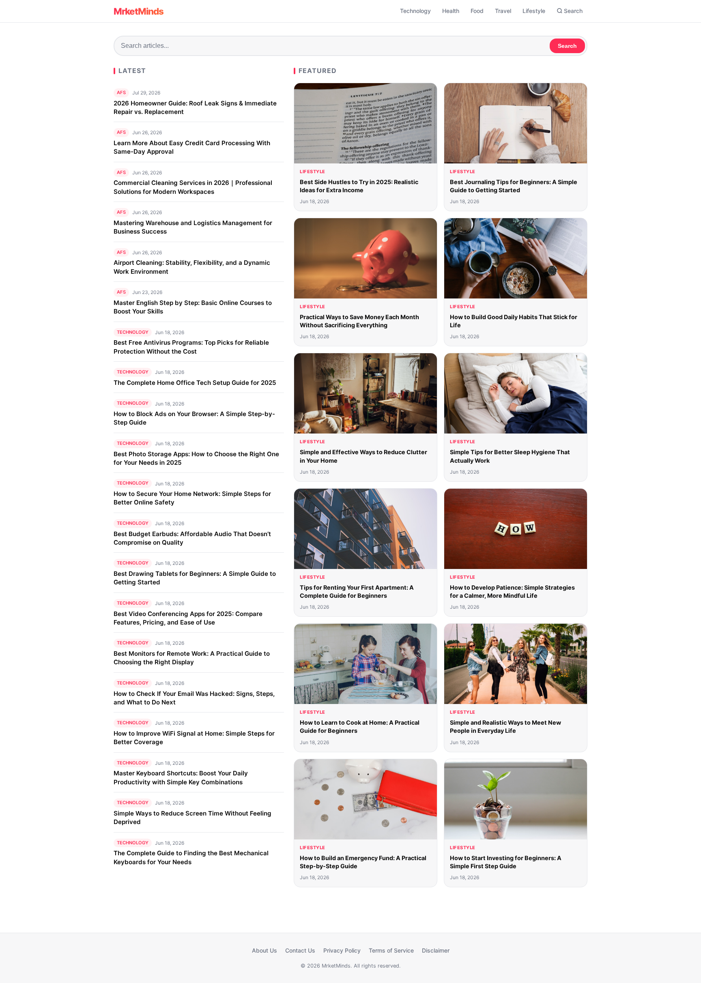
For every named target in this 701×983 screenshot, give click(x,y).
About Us (264, 950)
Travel (503, 10)
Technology (415, 10)
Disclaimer (435, 950)
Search (573, 10)
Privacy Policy (342, 950)
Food (477, 10)
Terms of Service (391, 950)
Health (450, 10)
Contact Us (300, 950)
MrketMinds (138, 11)
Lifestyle (534, 10)
